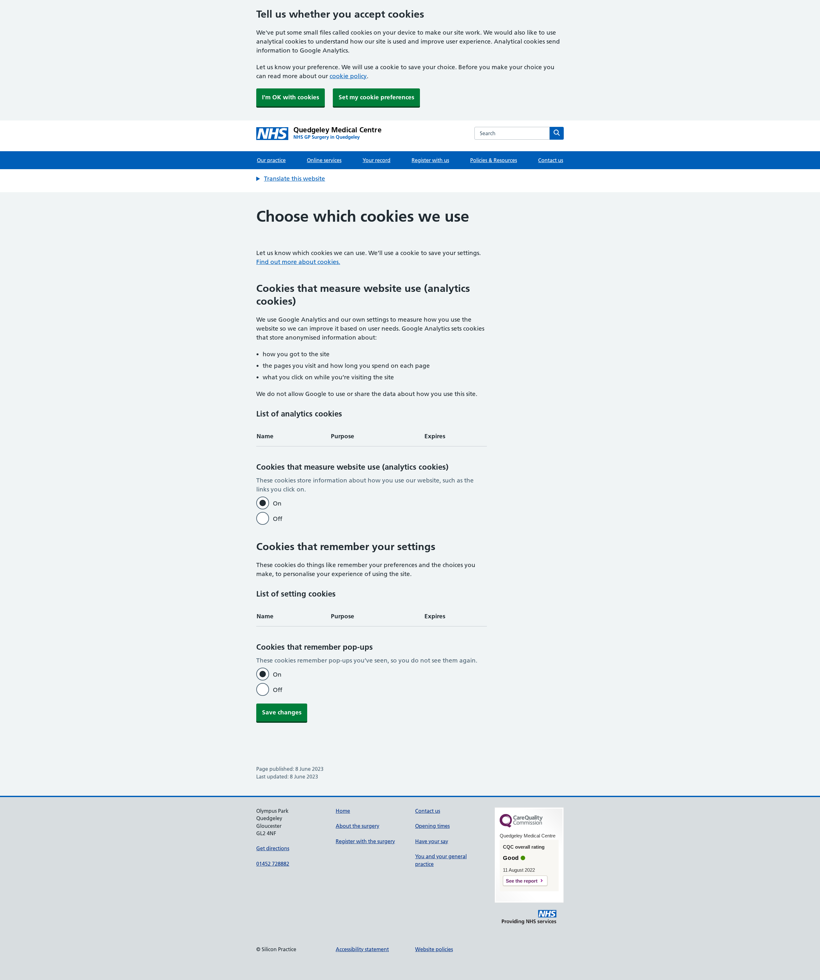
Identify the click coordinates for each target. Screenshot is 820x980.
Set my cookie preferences (376, 97)
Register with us (430, 160)
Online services (324, 160)
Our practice (271, 160)
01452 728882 (272, 864)
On (277, 503)
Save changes (281, 712)
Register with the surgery (365, 841)
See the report (521, 881)
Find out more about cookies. (298, 262)
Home (343, 811)
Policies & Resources (493, 160)
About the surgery (357, 826)
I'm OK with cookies (290, 97)
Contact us (550, 160)
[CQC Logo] (521, 825)
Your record (376, 160)
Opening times (432, 826)
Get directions (272, 848)
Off (277, 519)
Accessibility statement (362, 949)
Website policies (434, 949)
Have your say (431, 841)
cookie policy (348, 76)
